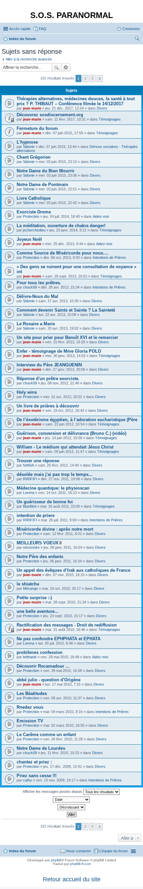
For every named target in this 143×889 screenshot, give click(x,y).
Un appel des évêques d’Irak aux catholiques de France (73, 570)
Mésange (30, 588)
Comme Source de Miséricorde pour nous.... (62, 252)
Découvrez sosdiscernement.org (50, 114)
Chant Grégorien (34, 157)
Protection (31, 216)
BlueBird (29, 506)
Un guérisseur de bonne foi (45, 501)
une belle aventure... (38, 611)
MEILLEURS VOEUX (38, 542)
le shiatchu (28, 583)
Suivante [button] (99, 78)
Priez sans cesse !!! (37, 775)
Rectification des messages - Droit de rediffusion (67, 625)
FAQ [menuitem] (42, 29)
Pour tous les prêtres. (39, 282)
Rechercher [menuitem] (137, 39)
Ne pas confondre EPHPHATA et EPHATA (58, 638)
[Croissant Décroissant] (71, 807)
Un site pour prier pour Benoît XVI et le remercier (67, 337)
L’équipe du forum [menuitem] (113, 851)
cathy (27, 780)
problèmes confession (40, 652)
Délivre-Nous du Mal (37, 296)
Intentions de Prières (109, 257)
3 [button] (92, 78)
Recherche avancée (66, 67)
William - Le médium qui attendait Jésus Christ (65, 447)
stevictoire (31, 547)
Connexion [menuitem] (131, 29)
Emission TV (30, 720)
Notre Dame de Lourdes (41, 748)
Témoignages (110, 119)
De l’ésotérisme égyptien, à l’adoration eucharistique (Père (77, 419)
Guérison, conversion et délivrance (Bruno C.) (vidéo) (71, 433)
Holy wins (27, 392)
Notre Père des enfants (40, 556)
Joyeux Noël (29, 239)
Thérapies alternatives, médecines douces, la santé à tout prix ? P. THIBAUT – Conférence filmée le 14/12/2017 (76, 101)
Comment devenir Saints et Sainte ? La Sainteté (66, 310)
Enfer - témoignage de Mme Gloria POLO (59, 351)
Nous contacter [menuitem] (78, 851)
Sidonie (29, 147)
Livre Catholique (34, 198)
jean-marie (32, 108)
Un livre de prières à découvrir (48, 405)
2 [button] (85, 78)
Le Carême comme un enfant (46, 734)
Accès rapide (20, 29)
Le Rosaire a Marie (36, 323)
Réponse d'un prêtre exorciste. (48, 378)
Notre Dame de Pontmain (42, 184)
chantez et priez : (34, 761)
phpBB (56, 860)
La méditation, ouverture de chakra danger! (61, 225)
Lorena (28, 493)
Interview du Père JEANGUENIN (49, 364)
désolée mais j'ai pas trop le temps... (54, 474)
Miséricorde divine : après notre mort (55, 529)
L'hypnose (27, 142)
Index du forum (22, 851)
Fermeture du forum (37, 128)
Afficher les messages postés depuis (53, 791)
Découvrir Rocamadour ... (43, 666)
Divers (102, 108)
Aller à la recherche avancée (29, 59)
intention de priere (36, 515)
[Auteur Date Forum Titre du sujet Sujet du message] (71, 799)
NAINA (28, 465)
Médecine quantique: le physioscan (53, 488)
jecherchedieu (34, 230)
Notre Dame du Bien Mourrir (45, 170)
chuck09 (30, 287)
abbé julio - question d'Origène (48, 679)
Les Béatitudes (32, 693)
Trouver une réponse (38, 460)
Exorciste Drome (34, 211)
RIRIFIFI (30, 479)
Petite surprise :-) (34, 597)
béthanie (30, 657)
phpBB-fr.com (80, 864)
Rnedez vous (30, 707)
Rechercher (57, 67)
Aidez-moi (101, 216)
